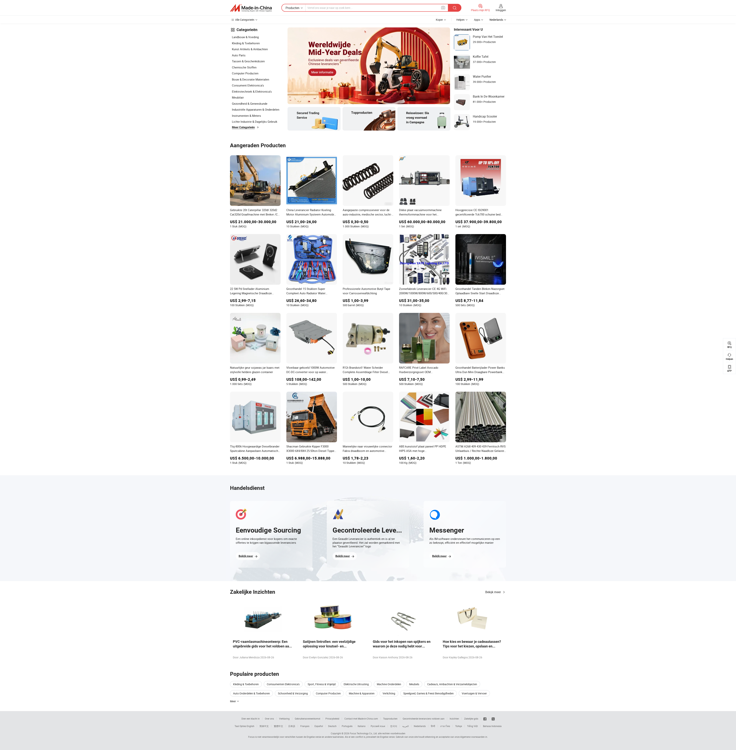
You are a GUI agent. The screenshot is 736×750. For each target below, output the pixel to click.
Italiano (362, 726)
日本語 (291, 726)
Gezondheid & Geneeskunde (249, 103)
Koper (439, 19)
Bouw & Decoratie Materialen (250, 79)
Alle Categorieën (244, 19)
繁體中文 (278, 726)
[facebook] (484, 718)
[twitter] (493, 718)
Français (304, 726)
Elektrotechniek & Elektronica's (252, 91)
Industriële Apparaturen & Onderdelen (255, 109)
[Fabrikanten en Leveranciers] (251, 8)
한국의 (393, 726)
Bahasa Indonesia (492, 726)
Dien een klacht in (251, 718)
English (250, 726)
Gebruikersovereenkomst (307, 718)
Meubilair (238, 97)
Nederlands (420, 726)
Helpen (460, 19)
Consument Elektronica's (248, 85)
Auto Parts (239, 55)
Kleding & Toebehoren (246, 43)
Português (347, 726)
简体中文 (264, 726)
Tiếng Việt (472, 726)
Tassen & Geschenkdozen (248, 61)
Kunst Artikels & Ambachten (250, 49)
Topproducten (390, 718)
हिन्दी (433, 726)
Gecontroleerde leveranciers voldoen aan (423, 718)
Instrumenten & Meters (246, 116)
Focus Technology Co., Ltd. (363, 733)
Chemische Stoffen (244, 67)
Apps (477, 19)
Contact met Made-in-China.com (361, 718)
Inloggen (501, 10)
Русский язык (378, 726)
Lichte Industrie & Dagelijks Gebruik (254, 121)
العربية (405, 726)
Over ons (269, 718)
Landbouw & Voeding (245, 37)
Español (319, 726)
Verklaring (284, 718)
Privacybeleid (332, 718)
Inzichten (454, 718)
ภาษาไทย (445, 726)
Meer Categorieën (243, 127)
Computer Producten (245, 73)
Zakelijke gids (471, 718)
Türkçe (458, 726)
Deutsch (332, 726)
